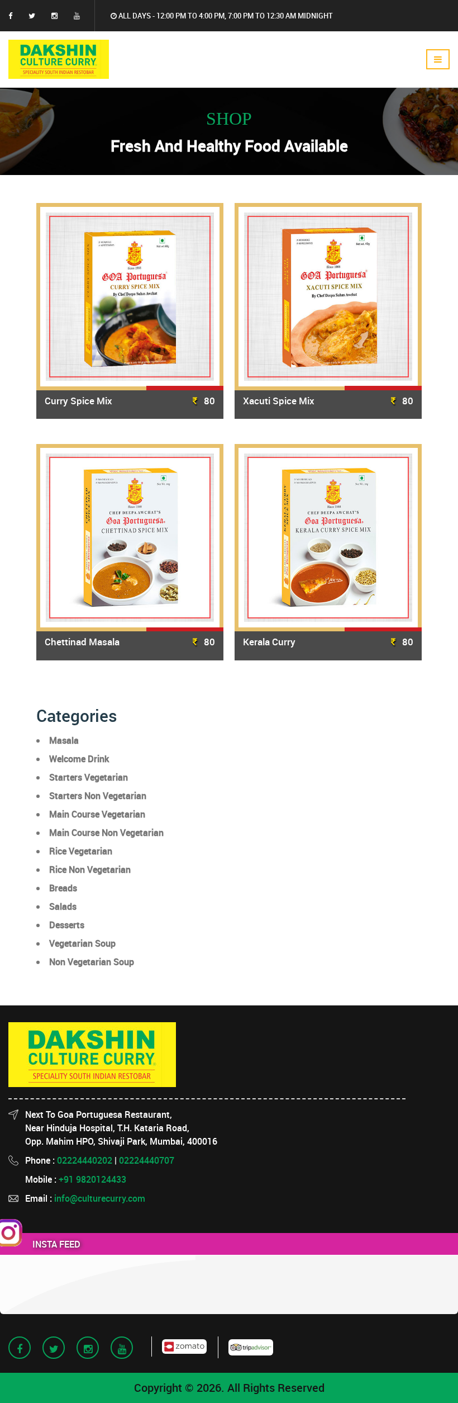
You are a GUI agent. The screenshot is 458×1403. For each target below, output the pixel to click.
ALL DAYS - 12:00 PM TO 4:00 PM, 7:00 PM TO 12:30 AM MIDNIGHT (225, 16)
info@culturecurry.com (99, 1198)
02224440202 (84, 1160)
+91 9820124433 (92, 1179)
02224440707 (146, 1160)
